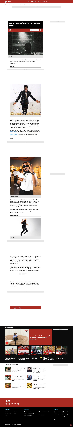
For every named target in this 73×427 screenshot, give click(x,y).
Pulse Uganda (63, 412)
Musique (13, 4)
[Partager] (41, 30)
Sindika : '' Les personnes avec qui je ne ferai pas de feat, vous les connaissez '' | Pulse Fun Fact (10, 357)
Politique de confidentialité (29, 413)
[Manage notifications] (71, 425)
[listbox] (36, 354)
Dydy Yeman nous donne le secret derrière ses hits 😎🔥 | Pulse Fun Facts (36, 357)
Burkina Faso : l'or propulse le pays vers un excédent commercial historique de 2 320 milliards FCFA (39, 386)
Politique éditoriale (41, 414)
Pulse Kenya (55, 419)
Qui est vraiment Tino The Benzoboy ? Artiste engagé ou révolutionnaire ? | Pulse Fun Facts (39, 337)
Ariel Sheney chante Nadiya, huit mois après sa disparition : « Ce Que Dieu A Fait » (18, 370)
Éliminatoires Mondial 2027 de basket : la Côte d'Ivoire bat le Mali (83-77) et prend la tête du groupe (18, 378)
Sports (47, 1)
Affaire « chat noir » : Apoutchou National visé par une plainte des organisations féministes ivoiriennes (39, 378)
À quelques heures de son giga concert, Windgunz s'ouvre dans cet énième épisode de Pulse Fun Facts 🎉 (48, 358)
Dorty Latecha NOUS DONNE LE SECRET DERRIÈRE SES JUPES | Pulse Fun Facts (62, 357)
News (28, 1)
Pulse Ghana (55, 415)
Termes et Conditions (28, 415)
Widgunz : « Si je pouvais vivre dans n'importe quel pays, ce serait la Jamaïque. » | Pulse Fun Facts (23, 357)
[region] (36, 354)
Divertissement (33, 1)
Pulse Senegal (63, 415)
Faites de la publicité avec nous (43, 412)
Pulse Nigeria (55, 412)
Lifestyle (39, 1)
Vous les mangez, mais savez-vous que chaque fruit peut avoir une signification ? (18, 386)
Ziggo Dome (13, 131)
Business (43, 1)
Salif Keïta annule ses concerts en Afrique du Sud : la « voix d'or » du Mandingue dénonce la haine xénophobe (39, 370)
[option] (11, 354)
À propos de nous (27, 411)
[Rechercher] (67, 1)
